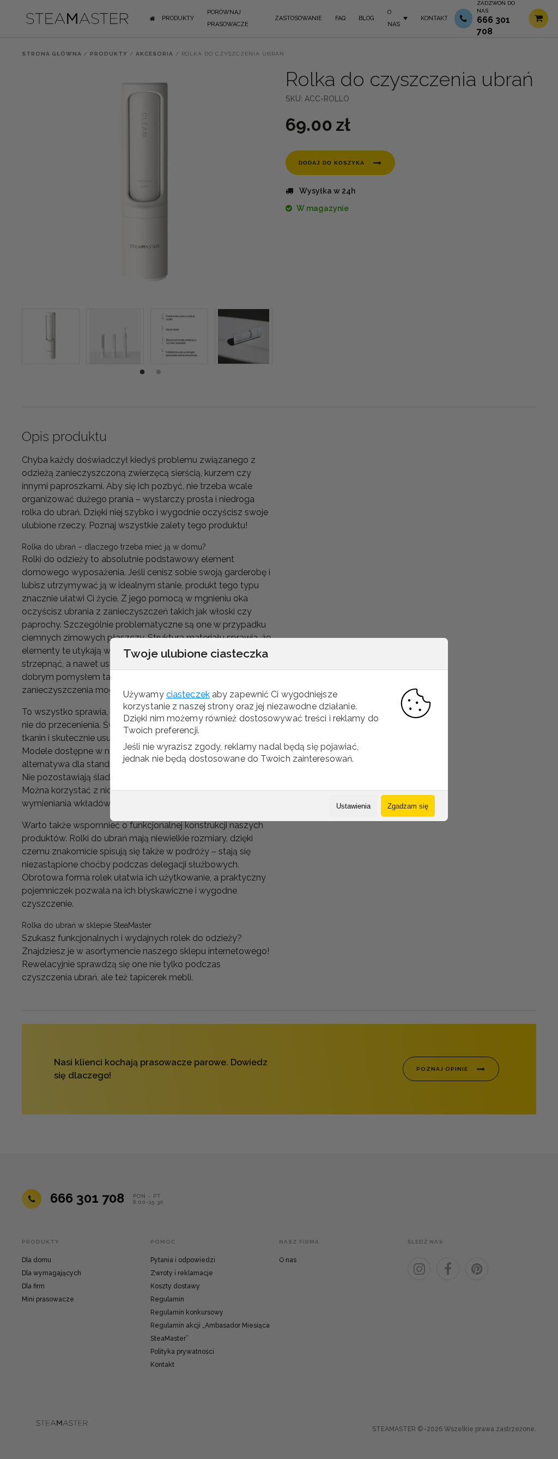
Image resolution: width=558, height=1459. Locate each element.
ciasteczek (188, 694)
